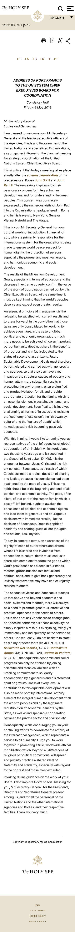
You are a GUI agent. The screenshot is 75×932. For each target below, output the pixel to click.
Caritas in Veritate (56, 653)
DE (19, 59)
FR (42, 59)
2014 (20, 25)
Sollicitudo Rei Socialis (20, 648)
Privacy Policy (37, 921)
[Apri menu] (70, 8)
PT (56, 59)
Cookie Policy (38, 916)
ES (35, 59)
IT (49, 59)
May (27, 25)
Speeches (9, 25)
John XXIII (42, 180)
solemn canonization (42, 175)
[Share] (68, 41)
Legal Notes (37, 910)
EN (27, 59)
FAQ (37, 905)
